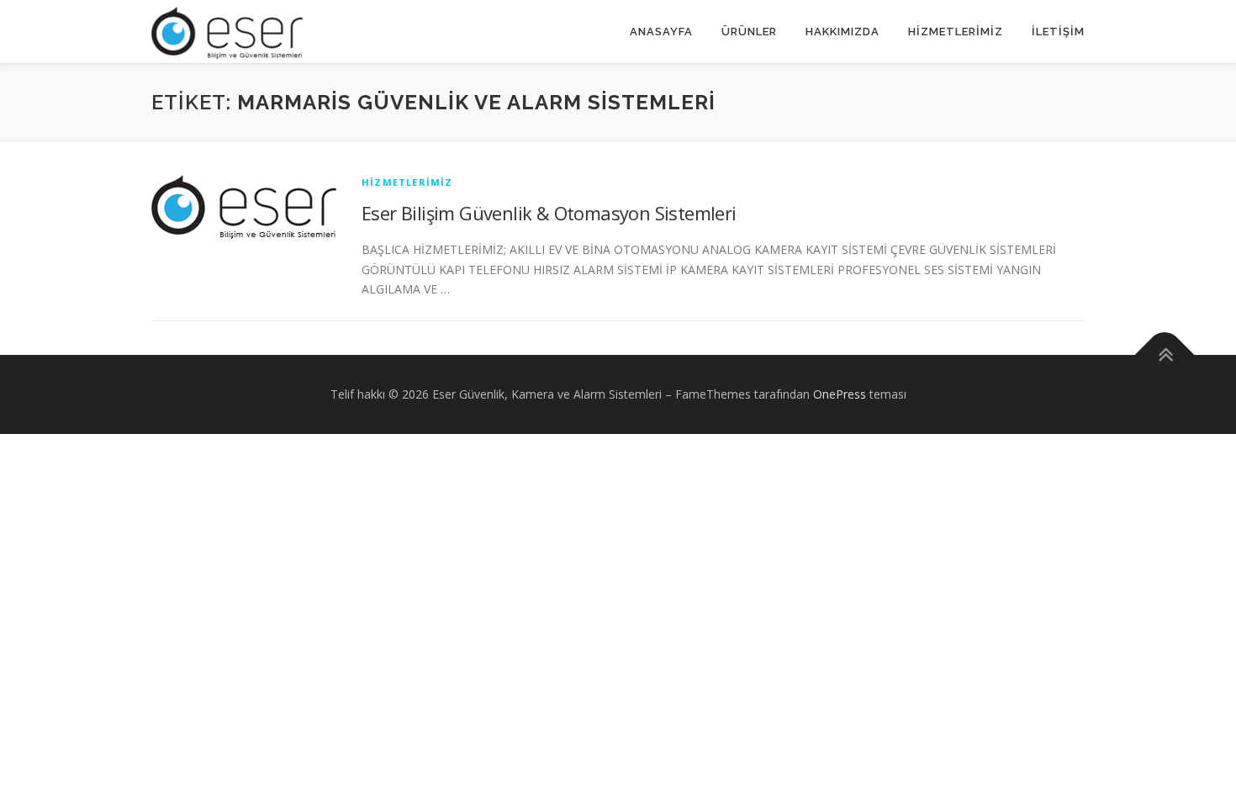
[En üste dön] (1165, 355)
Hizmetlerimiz (955, 31)
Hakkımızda (842, 31)
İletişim (1058, 31)
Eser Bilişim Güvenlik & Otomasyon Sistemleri (549, 212)
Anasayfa (661, 31)
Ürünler (749, 31)
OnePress (839, 394)
